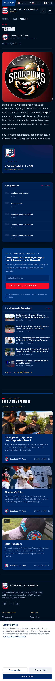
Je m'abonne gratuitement (23, 286)
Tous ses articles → (14, 169)
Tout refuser (40, 670)
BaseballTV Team (19, 35)
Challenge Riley (14, 492)
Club (15, 19)
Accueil (5, 19)
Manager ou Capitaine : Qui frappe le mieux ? (18, 439)
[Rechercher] (43, 10)
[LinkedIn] (17, 603)
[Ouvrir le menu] (50, 10)
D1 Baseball (7, 617)
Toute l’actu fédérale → (18, 372)
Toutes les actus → (13, 407)
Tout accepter (27, 676)
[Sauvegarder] (20, 44)
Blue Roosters (13, 544)
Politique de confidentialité (14, 636)
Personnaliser (15, 670)
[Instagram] (4, 603)
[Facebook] (11, 603)
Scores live (34, 617)
